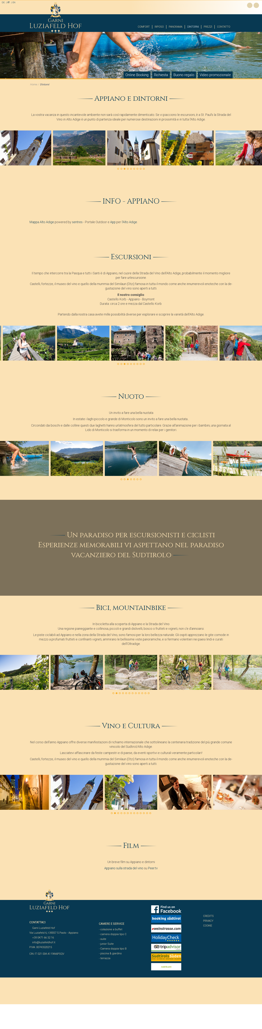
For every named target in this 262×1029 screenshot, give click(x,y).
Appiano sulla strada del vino (123, 868)
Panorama (175, 26)
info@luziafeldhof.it (43, 942)
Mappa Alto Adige (41, 222)
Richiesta (161, 75)
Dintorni (193, 26)
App (113, 222)
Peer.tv (153, 868)
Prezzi (208, 26)
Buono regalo (183, 75)
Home (33, 84)
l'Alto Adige (129, 222)
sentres (77, 222)
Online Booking (137, 75)
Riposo (159, 26)
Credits (208, 916)
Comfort (144, 26)
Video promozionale (215, 75)
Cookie (207, 925)
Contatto (223, 26)
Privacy (208, 920)
